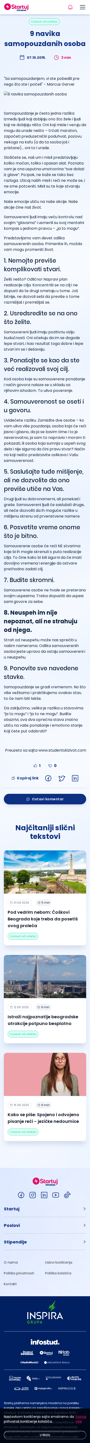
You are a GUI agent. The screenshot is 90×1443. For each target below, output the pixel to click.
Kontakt (10, 1284)
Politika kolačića (58, 1273)
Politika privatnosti (19, 1273)
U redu (45, 1435)
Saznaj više (80, 1419)
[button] (45, 1209)
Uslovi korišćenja (58, 1262)
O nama (11, 1262)
